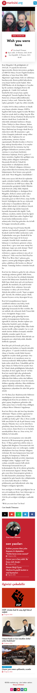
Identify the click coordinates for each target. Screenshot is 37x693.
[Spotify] (25, 689)
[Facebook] (22, 689)
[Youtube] (18, 689)
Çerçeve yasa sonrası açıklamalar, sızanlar (16, 669)
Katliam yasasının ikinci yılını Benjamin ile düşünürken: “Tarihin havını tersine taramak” (17, 551)
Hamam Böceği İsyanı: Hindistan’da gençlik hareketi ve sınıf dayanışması (17, 570)
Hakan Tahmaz (7, 667)
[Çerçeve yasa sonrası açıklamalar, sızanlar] (18, 655)
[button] (35, 3)
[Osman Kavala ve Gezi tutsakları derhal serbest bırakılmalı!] (18, 626)
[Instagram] (11, 689)
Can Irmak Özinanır (19, 50)
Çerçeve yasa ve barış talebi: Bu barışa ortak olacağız (17, 560)
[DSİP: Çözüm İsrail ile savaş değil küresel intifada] (18, 598)
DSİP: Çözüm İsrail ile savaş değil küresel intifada (17, 611)
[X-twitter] (15, 689)
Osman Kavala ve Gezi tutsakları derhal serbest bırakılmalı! (16, 640)
